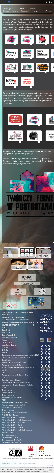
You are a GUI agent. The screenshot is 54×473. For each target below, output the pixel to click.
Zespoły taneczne (8, 395)
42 (49, 380)
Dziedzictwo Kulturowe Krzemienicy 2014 (16, 357)
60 (49, 396)
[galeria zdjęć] (35, 269)
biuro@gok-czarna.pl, (13, 322)
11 (46, 354)
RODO (4, 400)
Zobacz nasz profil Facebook (11, 442)
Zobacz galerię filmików (10, 437)
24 (49, 365)
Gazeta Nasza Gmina (9, 335)
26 (46, 367)
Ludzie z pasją (7, 342)
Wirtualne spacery (8, 432)
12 (49, 354)
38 (46, 378)
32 (46, 373)
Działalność (6, 330)
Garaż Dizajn (6, 360)
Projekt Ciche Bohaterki (10, 415)
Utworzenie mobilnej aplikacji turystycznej (16, 382)
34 (42, 375)
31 (42, 373)
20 (46, 362)
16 (42, 359)
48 (49, 386)
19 (42, 362)
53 (46, 391)
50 (46, 388)
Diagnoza (5, 377)
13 (42, 357)
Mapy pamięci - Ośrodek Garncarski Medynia (17, 385)
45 (49, 383)
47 (46, 386)
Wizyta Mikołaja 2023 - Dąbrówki (13, 425)
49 (42, 388)
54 (49, 391)
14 (46, 357)
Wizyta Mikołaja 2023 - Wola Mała (13, 422)
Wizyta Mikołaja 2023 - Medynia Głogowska (17, 430)
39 (49, 378)
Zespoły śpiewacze (8, 392)
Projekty (32, 9)
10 (42, 354)
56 (46, 394)
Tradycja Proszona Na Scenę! (12, 407)
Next (48, 369)
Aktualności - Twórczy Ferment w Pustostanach (18, 367)
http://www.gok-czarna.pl (29, 322)
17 (46, 359)
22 (42, 365)
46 (42, 386)
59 (46, 396)
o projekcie (5, 370)
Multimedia (5, 347)
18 (49, 359)
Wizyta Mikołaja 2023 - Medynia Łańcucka (16, 420)
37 (42, 378)
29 (46, 370)
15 (49, 357)
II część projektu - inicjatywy (11, 380)
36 (49, 375)
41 (46, 380)
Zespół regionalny (8, 390)
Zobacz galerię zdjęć (9, 435)
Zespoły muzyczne (8, 410)
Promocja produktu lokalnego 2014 (14, 362)
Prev (43, 369)
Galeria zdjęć (6, 332)
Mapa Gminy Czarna (9, 345)
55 (42, 394)
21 (49, 362)
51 (49, 388)
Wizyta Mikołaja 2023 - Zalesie (12, 427)
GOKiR (4, 327)
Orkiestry (5, 350)
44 (46, 383)
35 (46, 375)
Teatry (4, 387)
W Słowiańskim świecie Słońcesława (14, 412)
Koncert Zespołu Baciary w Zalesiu (13, 405)
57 (49, 394)
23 (46, 365)
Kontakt (4, 340)
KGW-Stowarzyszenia (9, 337)
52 (42, 391)
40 (42, 380)
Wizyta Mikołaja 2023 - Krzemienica (14, 417)
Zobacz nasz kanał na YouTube (12, 440)
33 (49, 373)
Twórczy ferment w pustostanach (16, 11)
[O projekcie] (11, 257)
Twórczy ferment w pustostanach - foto (15, 375)
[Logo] (27, 257)
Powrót (48, 11)
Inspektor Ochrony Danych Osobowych (15, 402)
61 (46, 399)
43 (42, 383)
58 (42, 396)
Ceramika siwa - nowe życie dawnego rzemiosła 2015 (20, 355)
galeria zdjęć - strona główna (12, 397)
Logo (36, 11)
